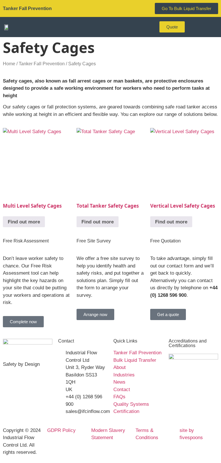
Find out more (24, 222)
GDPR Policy (61, 430)
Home (9, 63)
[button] (210, 27)
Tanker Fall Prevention (42, 63)
